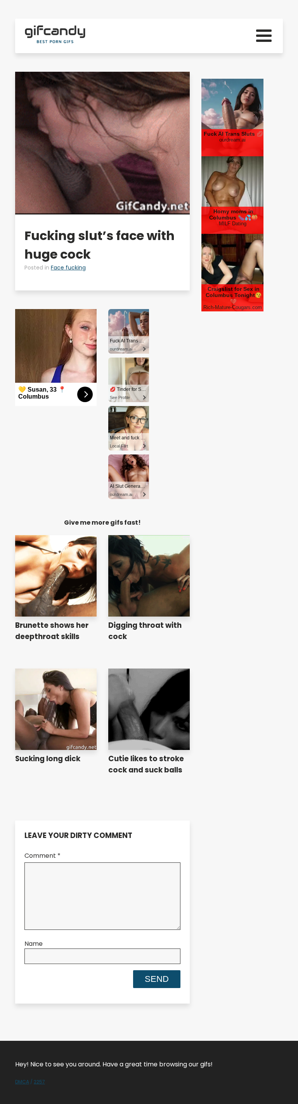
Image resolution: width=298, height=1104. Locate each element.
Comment (42, 855)
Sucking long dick (47, 758)
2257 (39, 1081)
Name (33, 943)
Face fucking (68, 267)
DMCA (22, 1081)
